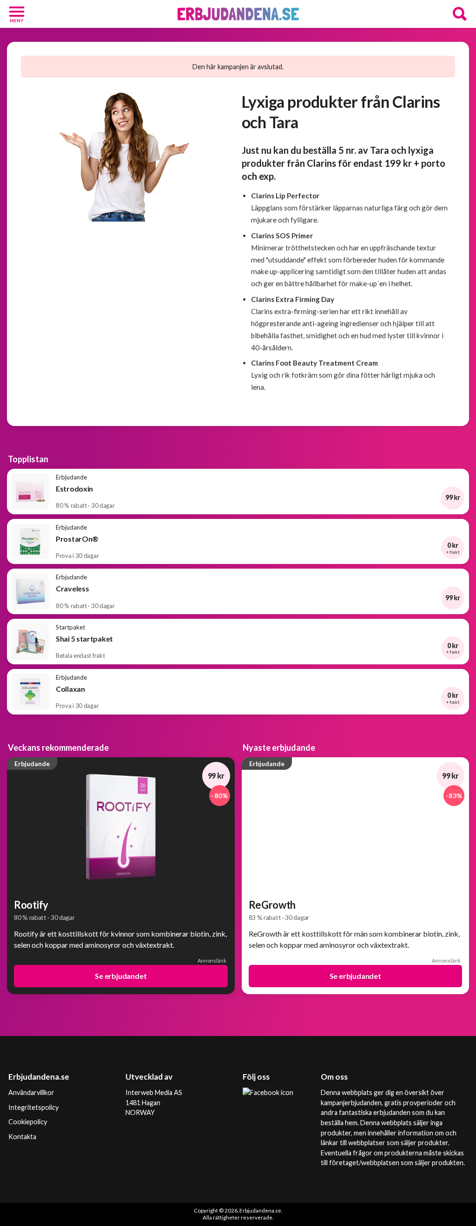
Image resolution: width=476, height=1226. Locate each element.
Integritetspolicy (33, 1107)
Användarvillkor (31, 1092)
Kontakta (22, 1137)
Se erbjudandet (120, 975)
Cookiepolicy (27, 1122)
